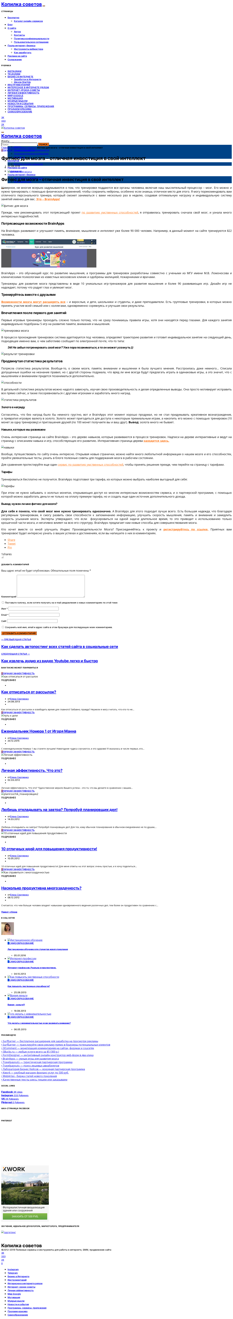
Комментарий (8, 596)
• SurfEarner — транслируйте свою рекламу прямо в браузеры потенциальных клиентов (55, 1044)
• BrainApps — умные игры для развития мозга (30, 1058)
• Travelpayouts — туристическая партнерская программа (36, 1062)
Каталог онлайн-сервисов (28, 21)
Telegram (14, 74)
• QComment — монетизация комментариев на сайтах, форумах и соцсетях (47, 1048)
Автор (17, 31)
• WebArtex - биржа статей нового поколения (29, 1076)
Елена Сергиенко (19, 698)
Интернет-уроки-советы (24, 90)
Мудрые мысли (17, 101)
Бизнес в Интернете (20, 76)
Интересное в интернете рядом (28, 87)
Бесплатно (13, 17)
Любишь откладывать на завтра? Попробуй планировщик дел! (59, 809)
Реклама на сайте (17, 56)
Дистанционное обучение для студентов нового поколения (38, 949)
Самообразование (20, 111)
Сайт (3, 621)
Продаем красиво (19, 109)
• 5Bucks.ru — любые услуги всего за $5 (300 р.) (30, 1051)
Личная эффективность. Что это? (31, 770)
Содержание (15, 59)
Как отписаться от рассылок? (28, 692)
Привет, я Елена (9, 912)
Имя (4, 608)
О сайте (12, 28)
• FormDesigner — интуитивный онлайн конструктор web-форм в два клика (47, 1055)
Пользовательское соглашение (31, 42)
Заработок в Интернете (27, 79)
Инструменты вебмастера (28, 49)
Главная (5, 147)
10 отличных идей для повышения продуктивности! (49, 849)
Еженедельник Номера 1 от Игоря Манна (38, 731)
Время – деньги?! (16, 1004)
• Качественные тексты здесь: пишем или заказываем (34, 1079)
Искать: (5, 141)
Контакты (19, 35)
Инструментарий (19, 84)
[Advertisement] (25, 1145)
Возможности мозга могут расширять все (33, 302)
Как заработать (22, 52)
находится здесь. (156, 441)
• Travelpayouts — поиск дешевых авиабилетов (30, 1065)
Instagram (14, 71)
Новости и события (20, 103)
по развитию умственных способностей (110, 212)
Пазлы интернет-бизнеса (21, 45)
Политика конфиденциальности (31, 38)
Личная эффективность (23, 92)
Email (4, 614)
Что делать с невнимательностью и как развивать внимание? (39, 1023)
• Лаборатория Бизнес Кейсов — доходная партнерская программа (43, 1069)
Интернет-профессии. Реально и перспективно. (32, 967)
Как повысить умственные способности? (29, 986)
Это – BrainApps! (48, 199)
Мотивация (15, 98)
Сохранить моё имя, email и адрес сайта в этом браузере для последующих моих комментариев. (59, 627)
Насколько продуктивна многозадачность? (41, 888)
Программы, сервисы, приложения (31, 106)
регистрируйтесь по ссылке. (185, 529)
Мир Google (15, 95)
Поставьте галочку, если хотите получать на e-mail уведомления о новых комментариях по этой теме (61, 602)
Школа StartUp (22, 82)
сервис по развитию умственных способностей (90, 464)
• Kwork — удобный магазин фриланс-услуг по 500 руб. (35, 1072)
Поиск (43, 144)
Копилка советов (21, 4)
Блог (10, 24)
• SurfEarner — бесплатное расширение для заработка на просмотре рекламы (49, 1041)
